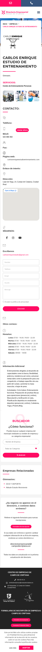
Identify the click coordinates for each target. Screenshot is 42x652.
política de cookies (30, 642)
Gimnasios (9, 479)
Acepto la (17, 302)
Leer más (12, 648)
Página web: (9, 156)
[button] (38, 12)
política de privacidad (20, 302)
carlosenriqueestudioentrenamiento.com (23, 160)
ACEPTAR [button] (26, 648)
